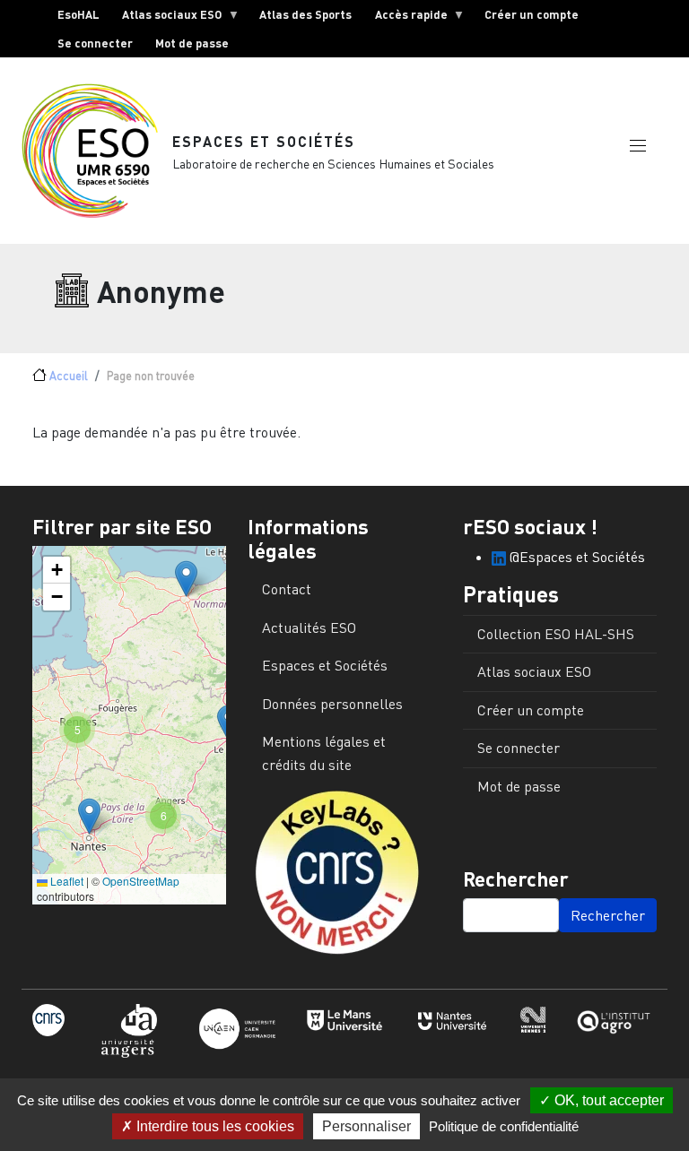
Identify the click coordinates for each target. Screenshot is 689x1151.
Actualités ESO (309, 627)
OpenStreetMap (140, 880)
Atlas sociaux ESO (166, 18)
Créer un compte (531, 14)
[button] (637, 146)
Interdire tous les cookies (213, 1126)
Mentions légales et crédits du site (324, 753)
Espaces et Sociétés (263, 141)
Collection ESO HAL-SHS (555, 634)
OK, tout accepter (607, 1100)
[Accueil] (97, 150)
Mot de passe (192, 43)
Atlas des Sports (305, 14)
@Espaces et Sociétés (575, 557)
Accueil (68, 375)
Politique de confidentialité (504, 1126)
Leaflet (65, 880)
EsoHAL (78, 14)
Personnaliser (366, 1126)
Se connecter (95, 43)
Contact (286, 589)
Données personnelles (332, 704)
